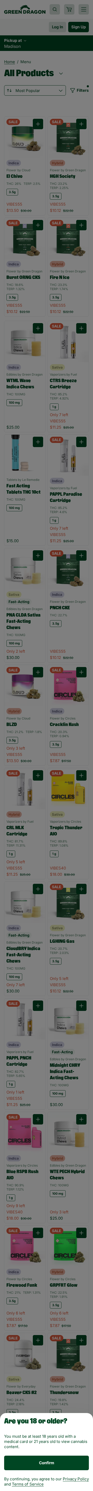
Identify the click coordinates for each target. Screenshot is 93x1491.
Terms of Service (28, 1484)
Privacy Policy (76, 1478)
